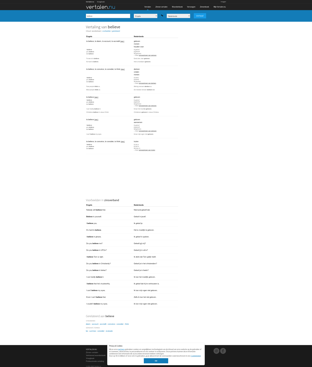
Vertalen (147, 7)
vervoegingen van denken (147, 83)
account (95, 324)
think (127, 324)
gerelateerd (116, 31)
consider (120, 324)
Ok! (156, 361)
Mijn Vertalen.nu (220, 7)
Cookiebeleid (196, 356)
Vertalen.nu (90, 2)
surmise (92, 331)
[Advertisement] (132, 178)
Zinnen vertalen (161, 7)
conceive (111, 324)
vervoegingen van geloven (147, 55)
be (87, 331)
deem (88, 324)
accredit (103, 324)
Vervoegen (191, 7)
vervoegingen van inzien (147, 150)
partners (121, 349)
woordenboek (96, 31)
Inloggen (223, 2)
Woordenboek (177, 7)
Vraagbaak (101, 2)
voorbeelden (106, 31)
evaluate (109, 331)
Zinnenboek (204, 7)
